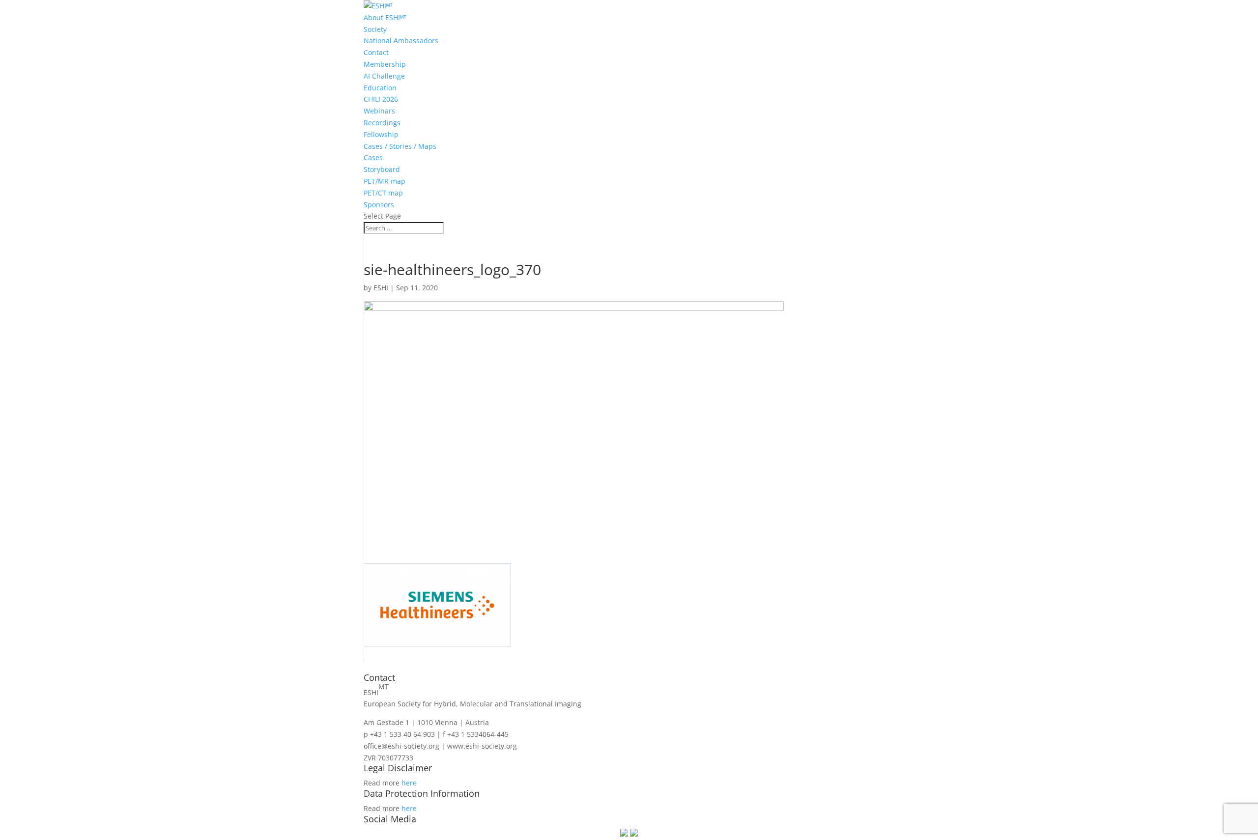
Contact (376, 52)
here (409, 782)
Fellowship (381, 134)
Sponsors (379, 204)
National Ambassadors (401, 40)
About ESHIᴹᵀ (385, 17)
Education (380, 87)
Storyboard (382, 169)
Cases (373, 157)
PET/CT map (383, 192)
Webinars (379, 110)
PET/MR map (384, 181)
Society (375, 29)
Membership (385, 64)
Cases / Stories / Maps (400, 146)
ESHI (380, 287)
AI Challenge (384, 76)
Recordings (382, 122)
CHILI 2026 (381, 99)
